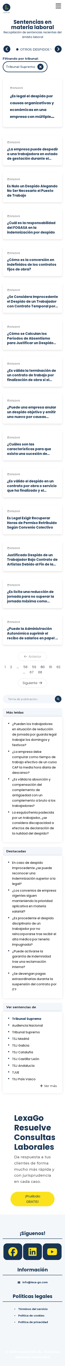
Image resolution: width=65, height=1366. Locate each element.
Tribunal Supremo (26, 1019)
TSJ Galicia (20, 1045)
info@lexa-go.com (35, 1282)
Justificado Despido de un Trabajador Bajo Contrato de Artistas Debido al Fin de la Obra (32, 560)
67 (32, 672)
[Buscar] (58, 699)
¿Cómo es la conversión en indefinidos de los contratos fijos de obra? (31, 265)
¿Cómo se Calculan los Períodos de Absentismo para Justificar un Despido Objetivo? (30, 338)
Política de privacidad (33, 1322)
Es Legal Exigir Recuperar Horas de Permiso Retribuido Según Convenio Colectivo (32, 523)
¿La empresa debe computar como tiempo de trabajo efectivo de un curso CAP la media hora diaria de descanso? (34, 762)
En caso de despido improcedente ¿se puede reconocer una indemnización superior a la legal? (33, 873)
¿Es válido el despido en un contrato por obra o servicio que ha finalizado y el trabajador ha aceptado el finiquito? (32, 486)
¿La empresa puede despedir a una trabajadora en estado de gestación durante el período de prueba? (32, 154)
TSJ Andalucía (23, 1066)
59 (34, 667)
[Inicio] (6, 8)
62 (58, 667)
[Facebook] (13, 1251)
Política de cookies (31, 1315)
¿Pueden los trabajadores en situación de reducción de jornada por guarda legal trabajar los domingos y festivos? (34, 734)
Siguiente (30, 683)
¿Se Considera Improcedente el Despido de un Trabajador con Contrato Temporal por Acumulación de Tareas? (32, 301)
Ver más (50, 1086)
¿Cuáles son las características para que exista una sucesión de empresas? (29, 449)
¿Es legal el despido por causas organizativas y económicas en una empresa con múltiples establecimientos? (32, 109)
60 (43, 667)
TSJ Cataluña (22, 1052)
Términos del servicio (33, 1309)
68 (40, 672)
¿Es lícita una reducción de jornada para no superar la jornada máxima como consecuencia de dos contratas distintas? (30, 597)
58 (25, 667)
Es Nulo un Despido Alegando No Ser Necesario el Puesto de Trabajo (32, 191)
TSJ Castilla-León (25, 1059)
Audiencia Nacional (27, 1025)
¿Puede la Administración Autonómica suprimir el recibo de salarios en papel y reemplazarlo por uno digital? (32, 633)
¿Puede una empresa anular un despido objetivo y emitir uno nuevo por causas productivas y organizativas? (31, 412)
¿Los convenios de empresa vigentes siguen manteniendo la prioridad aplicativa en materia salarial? (34, 901)
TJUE (15, 1072)
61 (50, 667)
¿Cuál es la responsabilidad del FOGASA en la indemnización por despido (31, 228)
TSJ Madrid (20, 1039)
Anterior (34, 656)
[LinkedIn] (33, 1251)
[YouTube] (52, 1251)
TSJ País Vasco (24, 1079)
